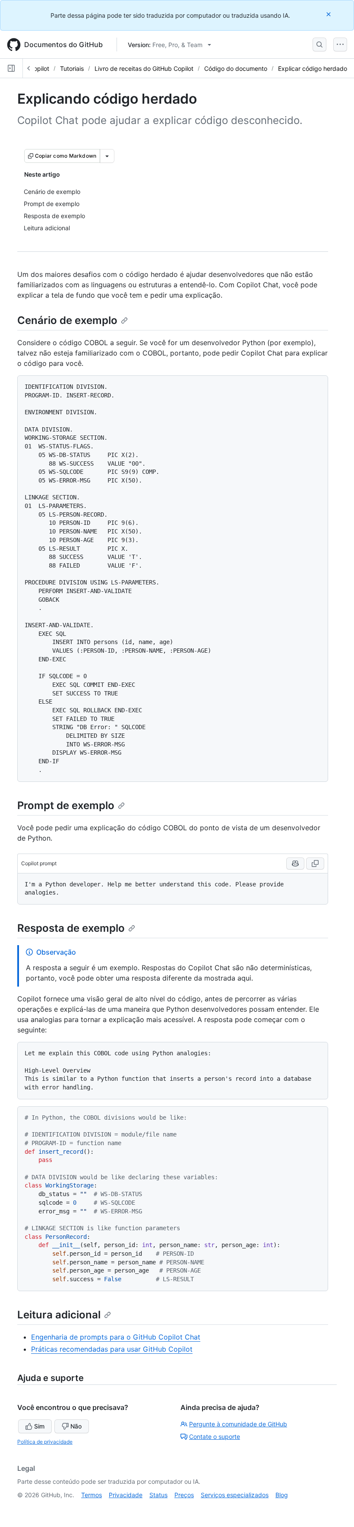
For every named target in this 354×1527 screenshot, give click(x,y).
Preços (184, 1494)
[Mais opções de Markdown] (107, 156)
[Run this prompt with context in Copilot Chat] (295, 863)
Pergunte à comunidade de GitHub (238, 1424)
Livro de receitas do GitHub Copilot (144, 68)
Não (76, 1426)
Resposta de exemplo (71, 928)
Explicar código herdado (312, 68)
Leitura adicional (59, 1314)
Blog (281, 1494)
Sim (39, 1426)
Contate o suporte (214, 1436)
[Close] (329, 14)
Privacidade (125, 1494)
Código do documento (235, 68)
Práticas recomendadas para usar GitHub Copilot (112, 1349)
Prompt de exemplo (65, 805)
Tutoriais (72, 68)
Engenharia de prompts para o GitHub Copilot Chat (115, 1337)
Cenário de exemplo (67, 320)
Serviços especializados (235, 1494)
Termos (91, 1494)
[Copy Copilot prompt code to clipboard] (315, 863)
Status (158, 1494)
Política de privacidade (45, 1441)
